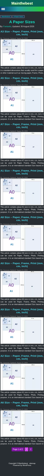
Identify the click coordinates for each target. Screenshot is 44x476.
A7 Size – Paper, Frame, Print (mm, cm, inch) (21, 126)
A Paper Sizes (22, 22)
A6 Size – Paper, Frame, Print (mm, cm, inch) (21, 404)
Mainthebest (22, 3)
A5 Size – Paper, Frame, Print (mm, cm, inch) (21, 79)
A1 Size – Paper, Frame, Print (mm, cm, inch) (21, 172)
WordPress (27, 465)
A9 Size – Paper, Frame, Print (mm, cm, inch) (21, 311)
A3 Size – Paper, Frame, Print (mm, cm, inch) (21, 33)
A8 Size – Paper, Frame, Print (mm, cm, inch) (21, 219)
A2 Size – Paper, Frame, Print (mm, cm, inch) (21, 357)
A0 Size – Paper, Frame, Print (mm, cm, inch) (21, 265)
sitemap (32, 463)
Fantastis (7, 26)
